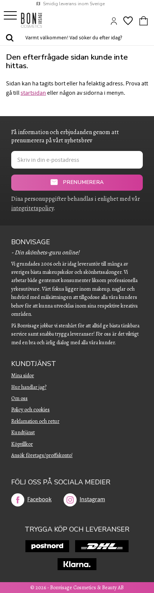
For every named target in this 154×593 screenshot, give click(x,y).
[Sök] (9, 38)
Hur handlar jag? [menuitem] (28, 387)
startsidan (33, 93)
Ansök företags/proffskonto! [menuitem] (42, 455)
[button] (10, 15)
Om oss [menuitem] (19, 398)
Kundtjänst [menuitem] (33, 363)
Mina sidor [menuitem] (22, 375)
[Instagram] (70, 499)
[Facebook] (17, 499)
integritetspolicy (32, 208)
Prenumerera (83, 182)
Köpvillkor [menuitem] (22, 444)
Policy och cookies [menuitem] (30, 409)
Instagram (92, 499)
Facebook (39, 499)
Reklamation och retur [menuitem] (35, 421)
